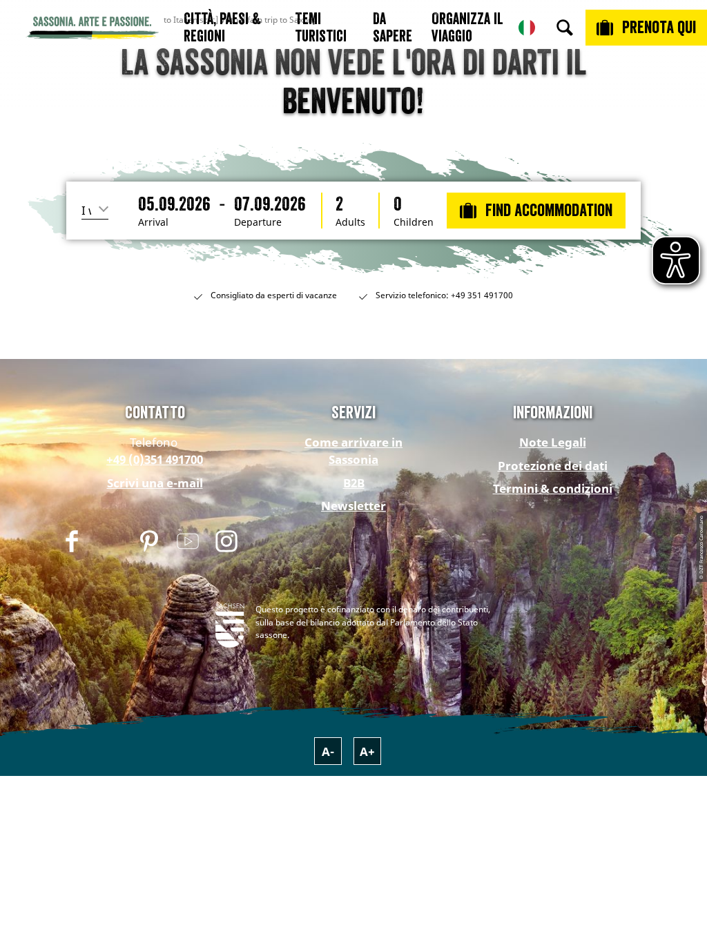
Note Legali (552, 442)
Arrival (153, 222)
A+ (367, 751)
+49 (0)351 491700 (154, 459)
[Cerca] (564, 27)
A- (328, 751)
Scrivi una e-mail (155, 483)
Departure (258, 222)
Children (414, 222)
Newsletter (353, 506)
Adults (350, 222)
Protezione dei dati (553, 466)
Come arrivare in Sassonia (353, 450)
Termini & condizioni (552, 488)
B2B (354, 483)
